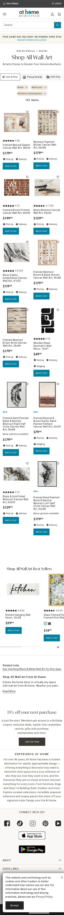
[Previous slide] (54, 647)
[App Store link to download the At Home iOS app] (32, 835)
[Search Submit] (57, 25)
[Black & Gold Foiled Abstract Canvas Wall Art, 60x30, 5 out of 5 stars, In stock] (17, 474)
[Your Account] (52, 14)
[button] (29, 14)
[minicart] (59, 14)
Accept (14, 905)
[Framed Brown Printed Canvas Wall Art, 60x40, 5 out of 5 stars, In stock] (17, 188)
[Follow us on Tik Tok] (19, 823)
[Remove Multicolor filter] (45, 87)
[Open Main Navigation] (4, 14)
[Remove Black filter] (26, 87)
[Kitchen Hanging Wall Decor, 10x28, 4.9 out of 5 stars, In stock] (23, 590)
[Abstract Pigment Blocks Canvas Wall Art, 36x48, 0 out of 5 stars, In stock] (47, 123)
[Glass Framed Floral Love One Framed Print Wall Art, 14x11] (46, 623)
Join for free (32, 741)
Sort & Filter (12, 77)
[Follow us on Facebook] (6, 823)
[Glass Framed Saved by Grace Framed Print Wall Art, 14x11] (50, 623)
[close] (62, 878)
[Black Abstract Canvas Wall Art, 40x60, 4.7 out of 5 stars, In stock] (47, 188)
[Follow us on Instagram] (32, 823)
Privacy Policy (44, 896)
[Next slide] (58, 647)
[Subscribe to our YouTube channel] (57, 823)
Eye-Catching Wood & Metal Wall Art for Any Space (33, 669)
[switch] (27, 112)
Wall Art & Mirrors (26, 51)
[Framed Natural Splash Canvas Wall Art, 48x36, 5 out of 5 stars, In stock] (17, 123)
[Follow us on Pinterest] (45, 823)
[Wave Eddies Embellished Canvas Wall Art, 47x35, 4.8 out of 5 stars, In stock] (17, 253)
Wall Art (43, 51)
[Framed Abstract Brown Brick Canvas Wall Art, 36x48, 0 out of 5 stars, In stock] (17, 321)
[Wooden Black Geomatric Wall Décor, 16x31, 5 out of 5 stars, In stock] (47, 321)
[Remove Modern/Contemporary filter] (44, 93)
